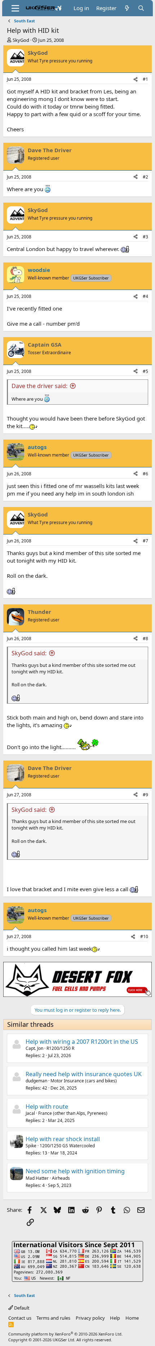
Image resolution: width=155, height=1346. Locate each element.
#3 (145, 237)
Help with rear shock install (63, 1139)
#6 (145, 474)
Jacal (30, 1113)
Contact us (19, 1318)
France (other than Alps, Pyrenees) (72, 1113)
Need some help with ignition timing (75, 1171)
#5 (145, 371)
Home (132, 1318)
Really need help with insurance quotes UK (84, 1074)
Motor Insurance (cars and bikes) (83, 1081)
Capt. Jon (34, 1048)
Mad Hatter (37, 1178)
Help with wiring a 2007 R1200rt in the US (82, 1042)
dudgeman (36, 1081)
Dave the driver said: (39, 386)
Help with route (47, 1106)
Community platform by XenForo (65, 1334)
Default (21, 1308)
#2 (145, 177)
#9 (145, 795)
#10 (144, 936)
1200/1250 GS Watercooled (67, 1146)
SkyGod (21, 40)
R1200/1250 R (60, 1048)
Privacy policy (90, 1318)
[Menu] (15, 8)
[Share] (135, 79)
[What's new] (127, 8)
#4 (145, 296)
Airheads (61, 1178)
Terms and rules (53, 1318)
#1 (145, 79)
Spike (31, 1146)
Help (115, 1318)
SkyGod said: (29, 653)
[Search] (141, 8)
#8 (145, 638)
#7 (145, 541)
